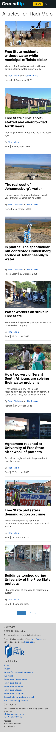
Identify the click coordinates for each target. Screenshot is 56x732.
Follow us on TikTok (12, 683)
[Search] (47, 4)
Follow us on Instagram (14, 693)
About (6, 665)
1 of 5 (21, 613)
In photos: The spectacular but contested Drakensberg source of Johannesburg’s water (28, 253)
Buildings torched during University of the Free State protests (28, 579)
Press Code (29, 642)
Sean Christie (31, 75)
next (29, 613)
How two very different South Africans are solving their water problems (27, 378)
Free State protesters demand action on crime (25, 512)
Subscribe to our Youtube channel (19, 697)
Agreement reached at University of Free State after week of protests (24, 448)
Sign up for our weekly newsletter (18, 672)
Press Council (36, 639)
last (36, 613)
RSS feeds (8, 676)
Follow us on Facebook (14, 686)
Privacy (7, 669)
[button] (52, 4)
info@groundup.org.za (14, 714)
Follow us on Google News (15, 679)
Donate (38, 4)
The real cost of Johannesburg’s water (23, 186)
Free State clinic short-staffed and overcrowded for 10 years (26, 122)
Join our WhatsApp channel (16, 700)
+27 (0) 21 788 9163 (13, 717)
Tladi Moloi (13, 75)
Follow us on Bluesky (13, 690)
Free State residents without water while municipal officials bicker (26, 56)
